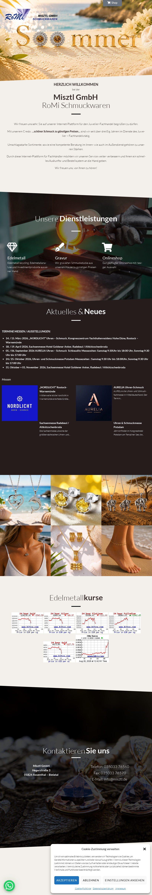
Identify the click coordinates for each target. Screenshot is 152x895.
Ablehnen (91, 880)
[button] (144, 849)
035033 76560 (116, 766)
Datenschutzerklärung (103, 888)
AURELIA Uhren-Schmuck (129, 387)
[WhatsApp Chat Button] (9, 885)
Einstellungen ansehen (124, 880)
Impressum (120, 888)
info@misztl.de (115, 779)
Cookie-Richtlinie (83, 888)
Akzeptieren (66, 880)
